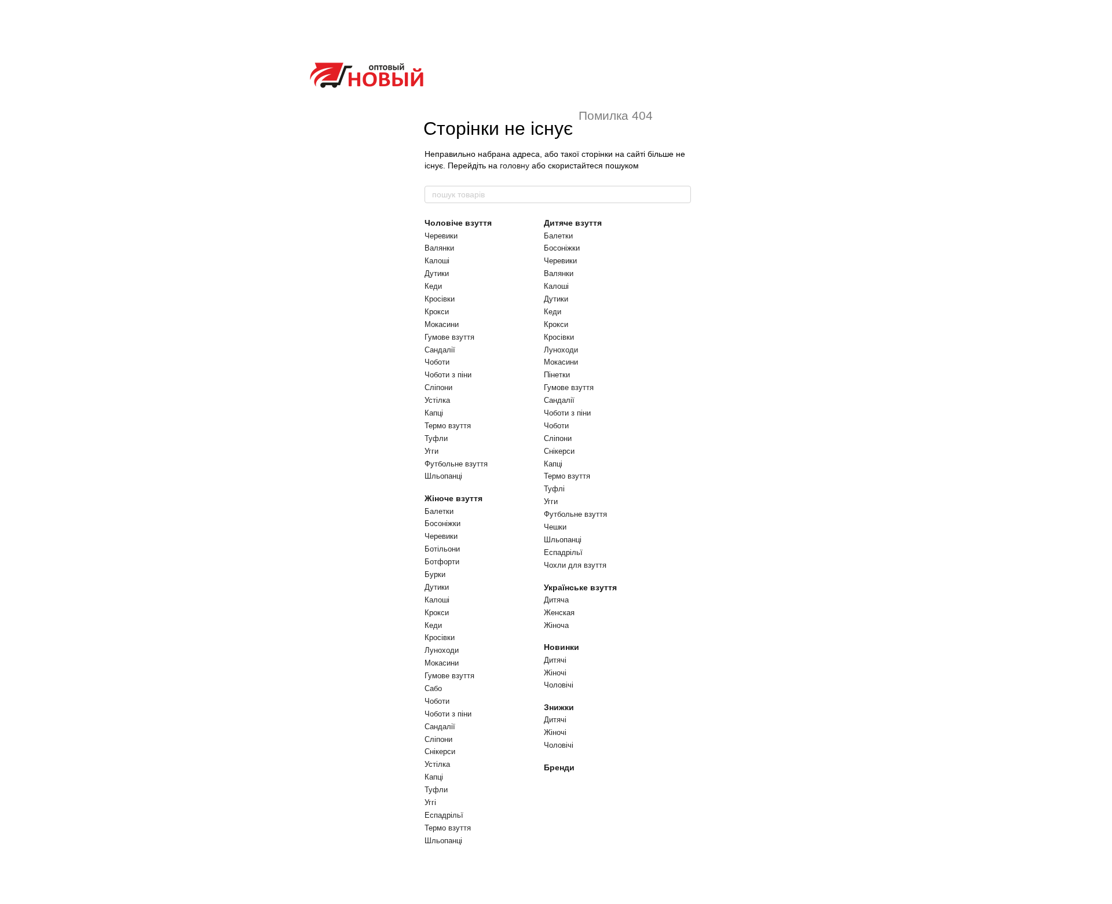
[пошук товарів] (681, 194)
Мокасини (442, 324)
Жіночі (555, 672)
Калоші (437, 260)
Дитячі (555, 660)
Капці (434, 413)
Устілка (437, 400)
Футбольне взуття (456, 464)
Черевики (441, 235)
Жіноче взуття (453, 498)
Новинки (561, 647)
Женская (559, 612)
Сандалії (440, 350)
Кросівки (440, 299)
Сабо (433, 688)
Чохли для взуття (575, 565)
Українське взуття (580, 587)
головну (514, 165)
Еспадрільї (444, 815)
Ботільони (442, 549)
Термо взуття (448, 425)
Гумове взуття (449, 337)
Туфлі (554, 488)
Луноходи (442, 650)
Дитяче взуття (573, 222)
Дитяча (556, 600)
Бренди (559, 767)
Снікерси (440, 751)
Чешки (555, 527)
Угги (431, 451)
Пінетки (557, 374)
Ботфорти (442, 561)
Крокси (437, 311)
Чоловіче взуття (458, 222)
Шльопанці (443, 476)
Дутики (437, 273)
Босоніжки (442, 523)
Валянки (439, 248)
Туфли (436, 438)
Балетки (439, 511)
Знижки (559, 707)
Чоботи (437, 362)
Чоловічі (558, 685)
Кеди (433, 286)
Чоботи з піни (448, 374)
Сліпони (438, 387)
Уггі (430, 802)
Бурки (435, 574)
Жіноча (556, 625)
